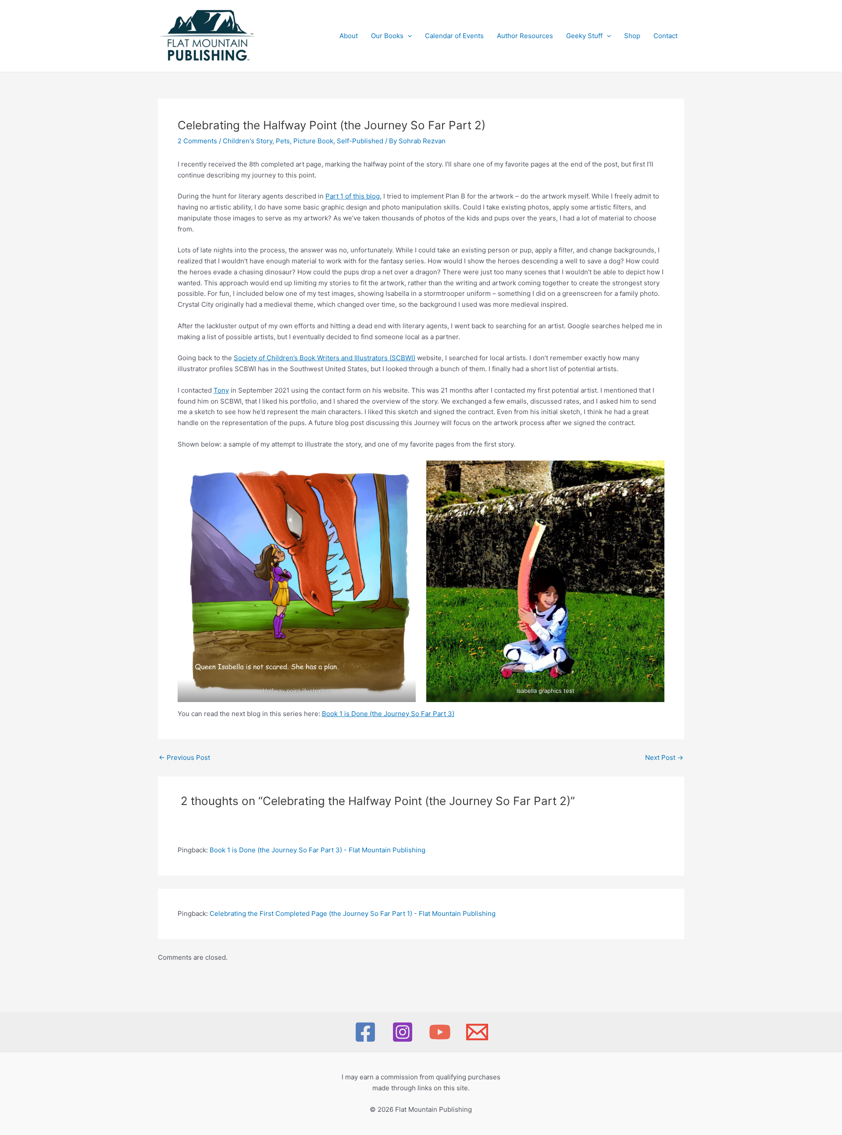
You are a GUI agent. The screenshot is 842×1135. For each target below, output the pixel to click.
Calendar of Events (454, 36)
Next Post (664, 757)
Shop (632, 36)
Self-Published (360, 141)
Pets (283, 141)
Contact (665, 36)
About (348, 36)
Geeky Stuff (584, 36)
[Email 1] (477, 1032)
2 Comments (197, 141)
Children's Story (247, 141)
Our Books (387, 36)
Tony (221, 390)
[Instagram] (403, 1032)
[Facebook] (365, 1032)
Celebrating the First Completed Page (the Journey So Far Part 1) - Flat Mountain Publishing (353, 913)
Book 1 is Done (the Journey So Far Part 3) (388, 713)
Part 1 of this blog (352, 196)
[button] (407, 35)
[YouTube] (440, 1032)
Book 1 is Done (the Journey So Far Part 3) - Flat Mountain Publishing (317, 850)
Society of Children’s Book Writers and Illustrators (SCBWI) (324, 358)
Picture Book (313, 141)
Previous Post (184, 757)
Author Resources (525, 36)
